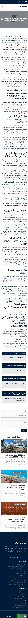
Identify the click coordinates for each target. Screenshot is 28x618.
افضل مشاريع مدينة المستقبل (16, 577)
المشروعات (21, 569)
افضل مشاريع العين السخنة (17, 580)
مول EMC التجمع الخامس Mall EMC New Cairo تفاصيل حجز (15, 456)
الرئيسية (21, 575)
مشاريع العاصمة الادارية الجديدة (16, 566)
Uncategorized (19, 586)
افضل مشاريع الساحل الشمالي (16, 582)
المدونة (22, 571)
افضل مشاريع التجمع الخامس (16, 584)
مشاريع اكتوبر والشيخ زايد (17, 568)
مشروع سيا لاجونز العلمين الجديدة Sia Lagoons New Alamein (16, 487)
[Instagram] (10, 557)
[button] (2, 6)
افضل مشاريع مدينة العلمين (17, 578)
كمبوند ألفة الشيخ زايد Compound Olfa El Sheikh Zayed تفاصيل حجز (15, 519)
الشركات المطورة (19, 573)
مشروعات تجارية (19, 564)
